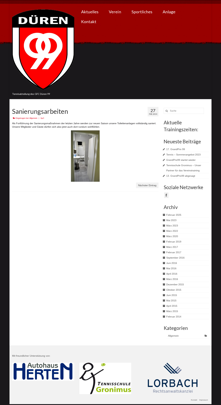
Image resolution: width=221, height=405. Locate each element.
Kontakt (88, 21)
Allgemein (33, 118)
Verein (115, 11)
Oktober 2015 (173, 289)
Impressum (203, 400)
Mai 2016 (171, 268)
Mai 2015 (171, 300)
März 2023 (172, 225)
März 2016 (172, 279)
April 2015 (171, 305)
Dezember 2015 (175, 284)
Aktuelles (89, 11)
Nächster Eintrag (147, 185)
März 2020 (172, 236)
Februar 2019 (173, 241)
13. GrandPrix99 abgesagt (180, 175)
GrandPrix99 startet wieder (181, 160)
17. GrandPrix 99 (175, 149)
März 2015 (172, 311)
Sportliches (142, 11)
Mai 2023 (171, 220)
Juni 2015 (171, 295)
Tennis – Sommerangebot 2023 (183, 154)
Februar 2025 (173, 214)
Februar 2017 (173, 252)
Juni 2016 (171, 263)
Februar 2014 (173, 316)
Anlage (169, 11)
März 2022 (172, 231)
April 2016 (171, 273)
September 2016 (175, 257)
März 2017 (172, 247)
